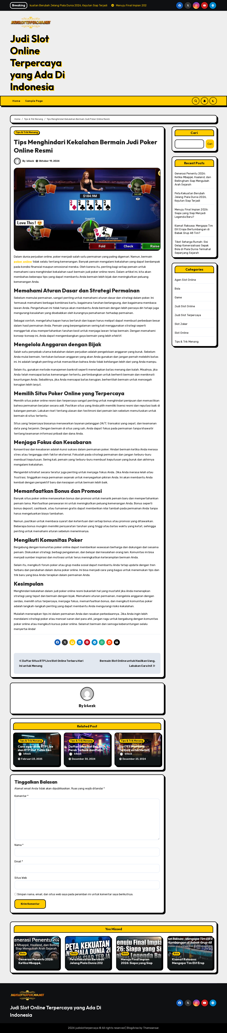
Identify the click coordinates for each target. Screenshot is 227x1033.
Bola (177, 288)
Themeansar (151, 1028)
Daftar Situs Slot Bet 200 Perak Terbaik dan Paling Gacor (86, 750)
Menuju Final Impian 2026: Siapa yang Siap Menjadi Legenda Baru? (191, 213)
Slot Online (182, 332)
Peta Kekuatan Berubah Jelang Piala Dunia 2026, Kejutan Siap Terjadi (191, 197)
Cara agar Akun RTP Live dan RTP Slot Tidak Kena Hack (35, 750)
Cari (194, 133)
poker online (23, 261)
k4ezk (30, 161)
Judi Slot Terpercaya (188, 315)
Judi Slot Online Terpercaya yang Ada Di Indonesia (37, 62)
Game (178, 297)
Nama (18, 845)
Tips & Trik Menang (26, 132)
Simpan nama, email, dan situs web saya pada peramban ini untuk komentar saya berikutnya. (75, 894)
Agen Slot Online (185, 279)
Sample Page (34, 100)
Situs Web (20, 877)
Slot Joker (181, 324)
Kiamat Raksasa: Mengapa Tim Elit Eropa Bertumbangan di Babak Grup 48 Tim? (194, 229)
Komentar (21, 796)
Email (18, 861)
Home (16, 100)
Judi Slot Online (185, 306)
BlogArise (133, 1028)
